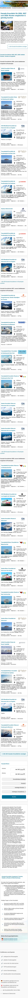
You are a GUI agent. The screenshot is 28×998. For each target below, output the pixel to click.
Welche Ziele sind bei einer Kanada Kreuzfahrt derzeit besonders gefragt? (13, 930)
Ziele (14, 990)
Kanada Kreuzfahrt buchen (18, 7)
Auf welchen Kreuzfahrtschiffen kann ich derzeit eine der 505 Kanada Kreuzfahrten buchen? (14, 924)
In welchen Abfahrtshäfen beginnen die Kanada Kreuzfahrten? (13, 914)
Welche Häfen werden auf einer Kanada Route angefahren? (13, 909)
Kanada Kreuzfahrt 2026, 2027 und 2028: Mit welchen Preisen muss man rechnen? (14, 904)
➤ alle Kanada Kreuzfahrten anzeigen (18, 46)
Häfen (18, 990)
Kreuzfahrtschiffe (9, 990)
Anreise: (4, 768)
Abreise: (4, 773)
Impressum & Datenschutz (9, 993)
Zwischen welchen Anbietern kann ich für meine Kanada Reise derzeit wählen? (14, 919)
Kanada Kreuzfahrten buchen (10, 938)
